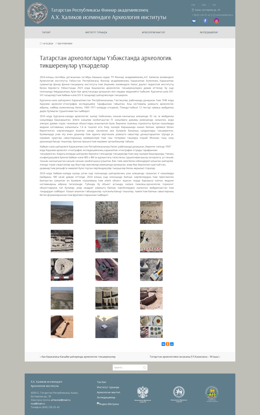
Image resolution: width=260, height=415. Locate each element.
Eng (204, 4)
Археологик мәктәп (153, 32)
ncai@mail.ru (38, 403)
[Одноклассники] (167, 344)
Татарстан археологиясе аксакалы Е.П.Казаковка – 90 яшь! (184, 356)
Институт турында (96, 32)
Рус (193, 4)
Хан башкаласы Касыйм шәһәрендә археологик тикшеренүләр (79, 356)
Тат (214, 4)
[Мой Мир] (172, 344)
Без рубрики (65, 43)
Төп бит (46, 32)
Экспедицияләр (209, 32)
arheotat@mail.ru (224, 15)
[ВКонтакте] (163, 344)
